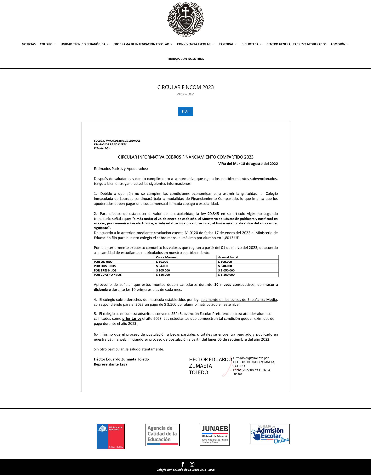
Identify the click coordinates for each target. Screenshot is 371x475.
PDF (185, 111)
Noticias (29, 44)
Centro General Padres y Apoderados (296, 44)
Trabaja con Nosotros (185, 59)
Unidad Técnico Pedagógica (83, 44)
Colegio (46, 44)
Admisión (338, 44)
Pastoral (226, 44)
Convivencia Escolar (194, 44)
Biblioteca (250, 44)
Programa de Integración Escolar (141, 44)
